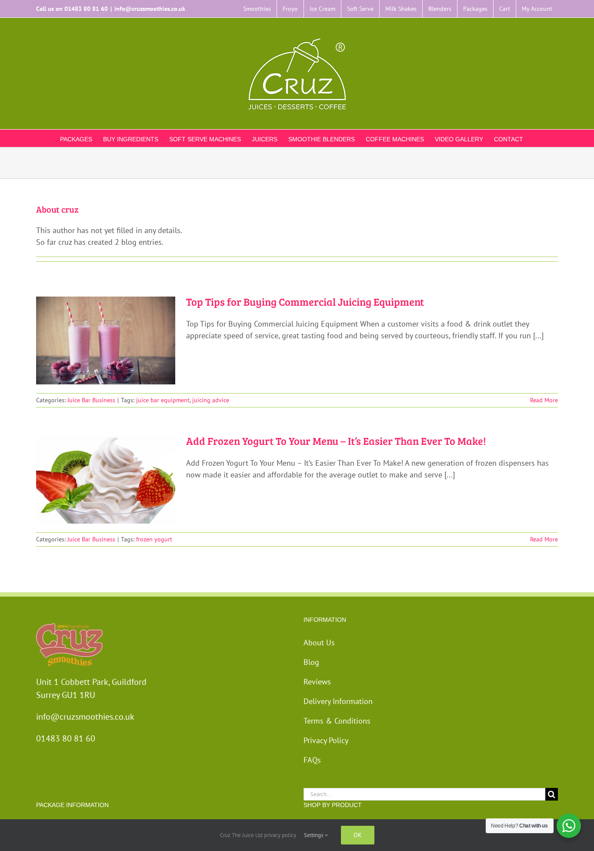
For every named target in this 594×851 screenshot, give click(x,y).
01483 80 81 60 (86, 9)
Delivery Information (338, 701)
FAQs (312, 760)
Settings (314, 835)
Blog (311, 662)
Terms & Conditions (337, 721)
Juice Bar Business (91, 400)
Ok (358, 835)
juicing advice (210, 400)
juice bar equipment (163, 400)
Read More (544, 400)
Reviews (317, 682)
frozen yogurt (154, 539)
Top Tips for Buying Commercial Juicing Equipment (305, 301)
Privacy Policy (326, 740)
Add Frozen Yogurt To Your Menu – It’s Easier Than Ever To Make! (336, 441)
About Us (319, 642)
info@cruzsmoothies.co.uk (149, 9)
